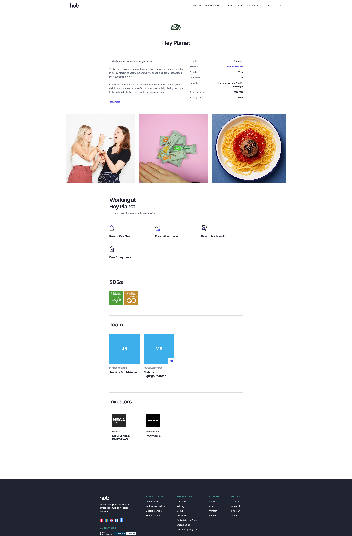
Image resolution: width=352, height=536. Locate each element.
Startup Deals (183, 525)
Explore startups (154, 511)
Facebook (235, 506)
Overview (181, 502)
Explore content (153, 516)
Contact (213, 511)
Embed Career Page (187, 520)
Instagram (236, 511)
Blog (211, 506)
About (212, 502)
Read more (114, 102)
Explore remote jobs (155, 506)
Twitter (234, 516)
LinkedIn (235, 502)
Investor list (182, 516)
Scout (180, 511)
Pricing (180, 506)
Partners (213, 516)
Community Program (187, 530)
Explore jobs (152, 502)
